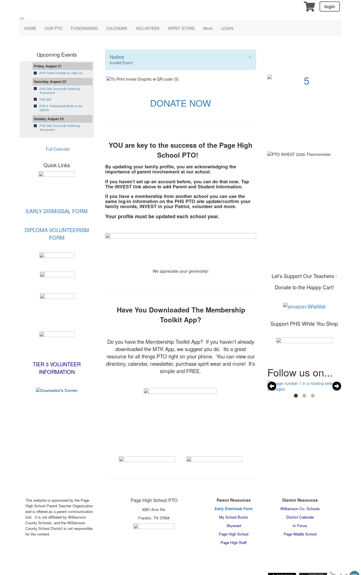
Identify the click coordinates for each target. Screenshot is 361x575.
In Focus (300, 525)
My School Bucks (233, 517)
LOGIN (227, 28)
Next (336, 386)
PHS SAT (45, 100)
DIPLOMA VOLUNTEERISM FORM (57, 233)
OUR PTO (53, 28)
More (208, 28)
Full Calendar (57, 149)
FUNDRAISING (84, 28)
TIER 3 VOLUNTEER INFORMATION (57, 367)
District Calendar (300, 517)
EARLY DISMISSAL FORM (57, 211)
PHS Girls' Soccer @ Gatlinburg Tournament (59, 91)
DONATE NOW (180, 102)
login (329, 6)
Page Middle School (300, 534)
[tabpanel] (304, 386)
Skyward (233, 525)
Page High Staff (233, 542)
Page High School (233, 534)
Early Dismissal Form (234, 508)
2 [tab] (304, 396)
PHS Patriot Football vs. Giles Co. (61, 73)
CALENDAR (116, 28)
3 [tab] (313, 396)
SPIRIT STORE (181, 28)
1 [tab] (296, 396)
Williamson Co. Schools (300, 508)
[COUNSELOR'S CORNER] (57, 390)
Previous (271, 386)
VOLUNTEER (147, 28)
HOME (30, 28)
